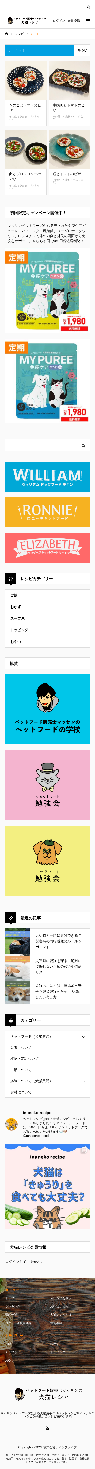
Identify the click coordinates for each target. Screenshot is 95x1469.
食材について (21, 1092)
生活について (21, 1070)
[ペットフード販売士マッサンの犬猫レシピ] (26, 21)
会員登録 (74, 20)
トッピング (19, 630)
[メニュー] (87, 20)
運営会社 (56, 1323)
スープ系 (17, 618)
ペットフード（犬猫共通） (31, 1036)
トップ (9, 1298)
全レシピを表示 (60, 1298)
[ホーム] (6, 34)
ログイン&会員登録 (18, 1323)
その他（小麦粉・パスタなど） (24, 117)
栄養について (21, 1048)
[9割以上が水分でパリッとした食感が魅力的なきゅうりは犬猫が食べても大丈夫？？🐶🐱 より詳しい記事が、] (47, 1186)
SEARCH (88, 6)
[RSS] (47, 1428)
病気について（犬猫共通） (31, 1081)
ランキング (12, 1306)
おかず (15, 607)
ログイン (59, 20)
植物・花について (24, 1059)
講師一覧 (11, 1314)
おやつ (15, 642)
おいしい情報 (59, 1306)
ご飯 (13, 595)
